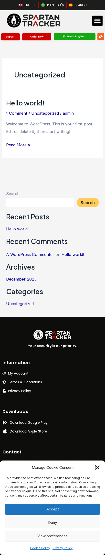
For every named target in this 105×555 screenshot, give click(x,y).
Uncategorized (45, 113)
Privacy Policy (62, 548)
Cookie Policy (40, 548)
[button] (97, 467)
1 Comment (16, 113)
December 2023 (21, 279)
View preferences (52, 536)
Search (13, 193)
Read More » (18, 144)
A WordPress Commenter (30, 254)
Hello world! (25, 103)
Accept (52, 509)
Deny (52, 522)
